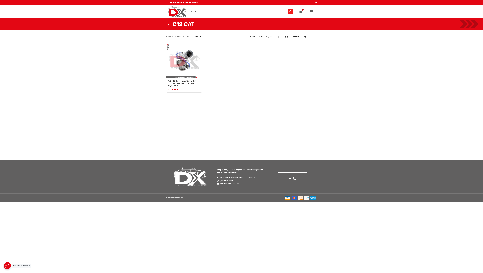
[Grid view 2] (278, 37)
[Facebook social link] (312, 2)
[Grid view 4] (286, 37)
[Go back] (169, 24)
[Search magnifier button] (290, 11)
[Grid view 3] (282, 37)
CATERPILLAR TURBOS (183, 37)
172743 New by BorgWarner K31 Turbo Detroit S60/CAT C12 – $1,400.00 (182, 83)
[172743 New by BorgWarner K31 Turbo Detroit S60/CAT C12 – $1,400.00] (184, 60)
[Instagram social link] (315, 2)
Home (168, 37)
